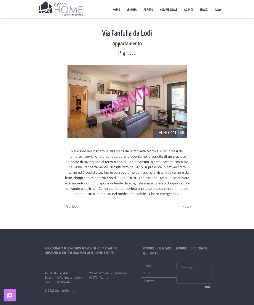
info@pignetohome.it (68, 277)
